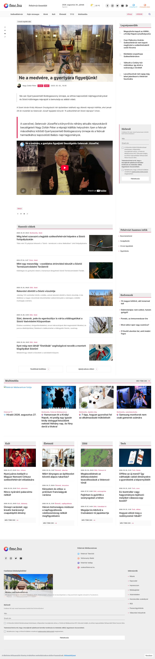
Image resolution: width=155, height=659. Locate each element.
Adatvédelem (135, 594)
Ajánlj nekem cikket (86, 369)
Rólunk (132, 576)
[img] (13, 5)
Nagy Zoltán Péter (29, 86)
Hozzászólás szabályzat (139, 599)
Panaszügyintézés (137, 608)
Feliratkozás (135, 179)
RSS (131, 604)
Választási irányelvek (137, 613)
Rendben (149, 655)
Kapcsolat (133, 581)
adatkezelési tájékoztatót (140, 172)
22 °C (97, 5)
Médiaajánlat (134, 590)
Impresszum (134, 585)
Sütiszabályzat (70, 655)
